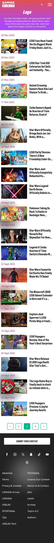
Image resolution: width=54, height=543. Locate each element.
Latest (30, 498)
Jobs (29, 492)
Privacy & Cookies (11, 485)
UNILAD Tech (9, 523)
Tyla (4, 517)
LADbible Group (10, 492)
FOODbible (33, 473)
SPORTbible (8, 511)
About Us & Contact (38, 485)
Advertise (7, 473)
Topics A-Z (32, 511)
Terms (5, 479)
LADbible (7, 498)
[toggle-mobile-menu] (50, 5)
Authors (31, 517)
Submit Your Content (27, 441)
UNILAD (6, 504)
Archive (31, 504)
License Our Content (38, 479)
